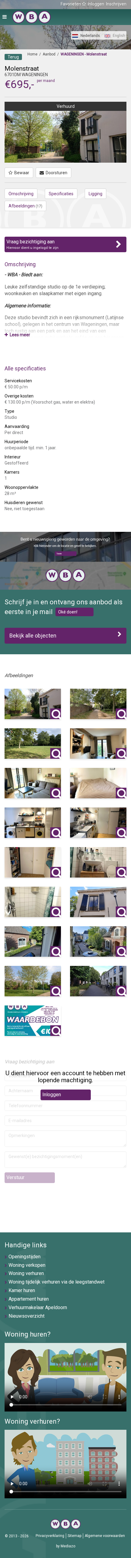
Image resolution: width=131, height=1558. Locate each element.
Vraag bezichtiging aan (32, 244)
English (118, 36)
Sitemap (74, 1536)
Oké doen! (67, 611)
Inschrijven (116, 4)
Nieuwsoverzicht (26, 1316)
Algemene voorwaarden (105, 1536)
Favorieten (71, 4)
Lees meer (19, 334)
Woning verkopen (27, 1265)
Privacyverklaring (50, 1536)
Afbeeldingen (25, 205)
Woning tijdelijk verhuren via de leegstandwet (56, 1282)
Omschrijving (21, 193)
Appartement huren (29, 1299)
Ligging (95, 193)
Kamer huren (22, 1290)
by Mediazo (65, 1546)
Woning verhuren (26, 1273)
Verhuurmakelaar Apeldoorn (38, 1307)
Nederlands (90, 36)
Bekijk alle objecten (32, 635)
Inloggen (96, 4)
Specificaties (61, 193)
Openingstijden (25, 1256)
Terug (13, 57)
